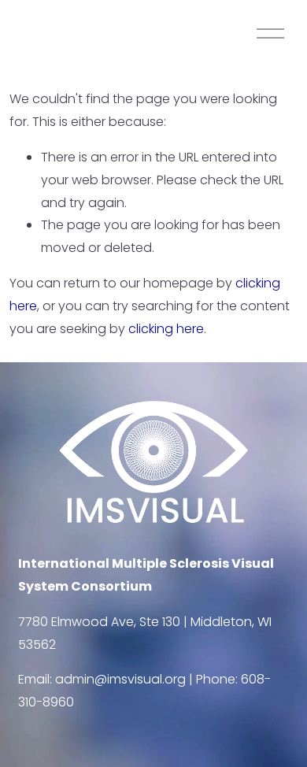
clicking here (166, 329)
